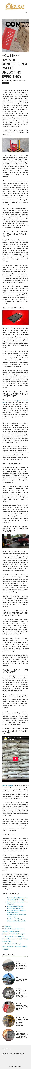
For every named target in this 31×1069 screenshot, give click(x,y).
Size (13, 934)
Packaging (12, 931)
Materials (5, 83)
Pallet (18, 931)
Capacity (5, 931)
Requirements (7, 934)
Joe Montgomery (6, 80)
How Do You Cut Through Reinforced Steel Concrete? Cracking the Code (14, 946)
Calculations (21, 929)
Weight (22, 934)
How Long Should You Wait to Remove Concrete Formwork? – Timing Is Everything (15, 939)
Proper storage (7, 785)
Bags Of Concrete (10, 929)
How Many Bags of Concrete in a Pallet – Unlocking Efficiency (22, 1008)
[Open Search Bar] (21, 12)
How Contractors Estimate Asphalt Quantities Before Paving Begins (22, 966)
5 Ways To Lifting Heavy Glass (21, 979)
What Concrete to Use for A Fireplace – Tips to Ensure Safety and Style (22, 1035)
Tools (17, 934)
